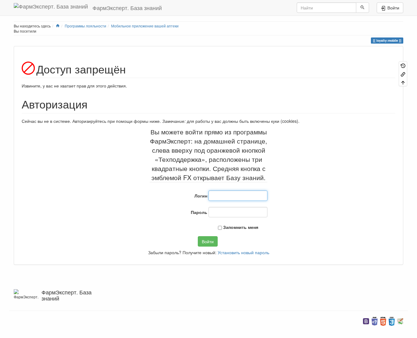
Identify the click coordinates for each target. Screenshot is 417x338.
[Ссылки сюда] (403, 73)
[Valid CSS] (392, 320)
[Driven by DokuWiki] (400, 320)
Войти (208, 241)
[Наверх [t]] (403, 82)
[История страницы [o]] (403, 65)
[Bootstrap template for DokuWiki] (366, 320)
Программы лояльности (85, 25)
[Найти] (362, 7)
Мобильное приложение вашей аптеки (145, 25)
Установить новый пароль (243, 252)
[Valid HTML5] (383, 320)
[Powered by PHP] (375, 320)
